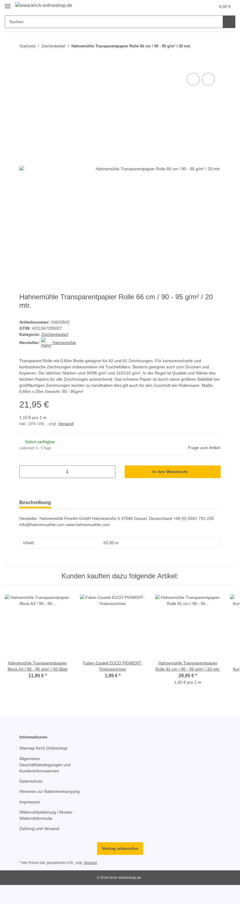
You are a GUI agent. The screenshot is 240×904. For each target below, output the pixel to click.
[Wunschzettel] (199, 6)
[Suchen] (229, 22)
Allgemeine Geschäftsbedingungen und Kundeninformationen (45, 764)
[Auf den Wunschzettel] (208, 79)
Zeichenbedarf (54, 334)
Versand (65, 423)
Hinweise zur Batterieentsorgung (49, 791)
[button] (187, 6)
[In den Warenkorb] (24, 65)
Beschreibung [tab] (35, 502)
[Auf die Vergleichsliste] (193, 79)
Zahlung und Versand (39, 828)
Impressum (29, 802)
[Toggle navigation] (8, 3)
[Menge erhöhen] (108, 472)
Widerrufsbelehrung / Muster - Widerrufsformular (47, 815)
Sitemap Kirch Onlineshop (43, 748)
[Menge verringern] (26, 472)
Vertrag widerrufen (120, 848)
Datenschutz (30, 781)
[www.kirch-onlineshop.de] (43, 5)
